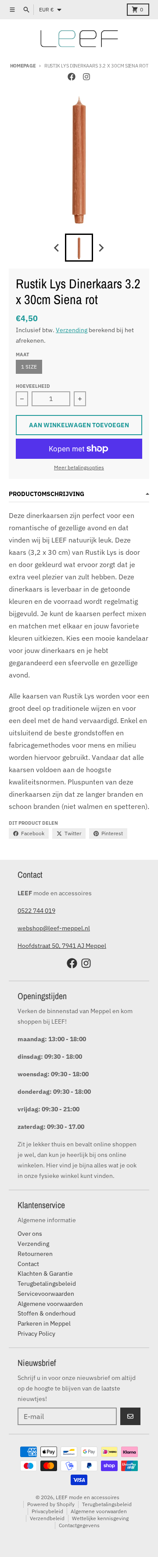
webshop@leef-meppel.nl (54, 928)
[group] (79, 248)
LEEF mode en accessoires (87, 1497)
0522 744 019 (36, 911)
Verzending (71, 330)
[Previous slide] (57, 247)
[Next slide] (101, 247)
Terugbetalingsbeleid (107, 1504)
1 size (29, 366)
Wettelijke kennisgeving (100, 1518)
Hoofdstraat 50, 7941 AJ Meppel (62, 946)
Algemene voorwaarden (99, 1511)
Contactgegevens (79, 1525)
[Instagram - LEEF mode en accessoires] (86, 76)
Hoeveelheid (33, 386)
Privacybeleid (47, 1511)
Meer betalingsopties (79, 467)
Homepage (23, 66)
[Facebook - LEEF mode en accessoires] (71, 76)
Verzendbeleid (47, 1518)
